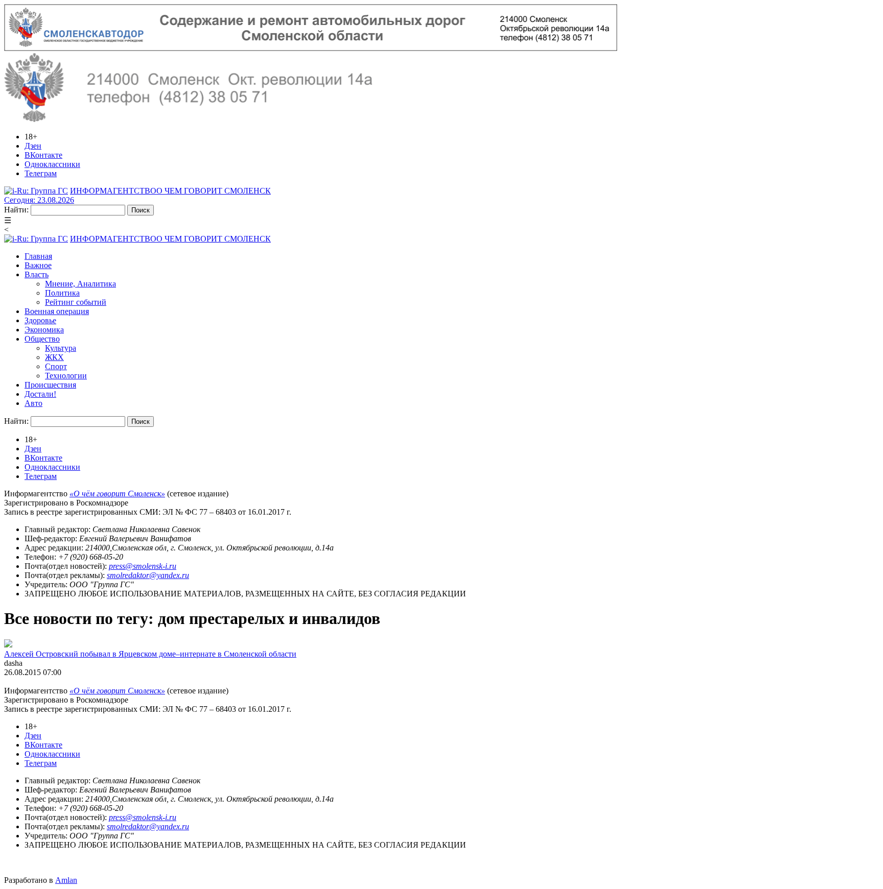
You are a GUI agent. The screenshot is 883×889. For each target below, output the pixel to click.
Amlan (66, 880)
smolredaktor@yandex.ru (148, 575)
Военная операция (57, 311)
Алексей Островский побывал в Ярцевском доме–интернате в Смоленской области (150, 654)
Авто (33, 403)
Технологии (66, 375)
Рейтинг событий (75, 302)
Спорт (56, 366)
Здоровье (40, 320)
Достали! (40, 394)
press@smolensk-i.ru (142, 566)
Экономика (44, 329)
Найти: (16, 209)
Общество (42, 338)
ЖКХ (54, 357)
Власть (37, 274)
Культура (60, 348)
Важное (38, 265)
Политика (62, 293)
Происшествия (50, 384)
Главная (38, 256)
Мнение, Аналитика (80, 283)
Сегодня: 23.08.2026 (39, 200)
